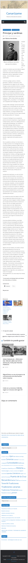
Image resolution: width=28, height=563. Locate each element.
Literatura (16, 473)
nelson (25, 473)
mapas (21, 473)
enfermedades (20, 465)
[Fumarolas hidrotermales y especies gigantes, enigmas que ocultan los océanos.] (7, 303)
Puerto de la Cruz (18, 476)
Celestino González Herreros (7, 513)
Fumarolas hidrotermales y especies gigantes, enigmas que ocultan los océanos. (7, 310)
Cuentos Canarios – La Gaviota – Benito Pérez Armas (7, 322)
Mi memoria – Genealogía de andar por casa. (11, 539)
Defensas (21, 463)
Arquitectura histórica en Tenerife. (9, 508)
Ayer (11, 456)
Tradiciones (14, 483)
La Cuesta (11, 470)
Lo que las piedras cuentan (7, 523)
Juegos (7, 470)
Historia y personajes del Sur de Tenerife (10, 517)
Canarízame (14, 13)
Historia (19, 468)
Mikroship (3, 528)
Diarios (2, 465)
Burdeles (3, 459)
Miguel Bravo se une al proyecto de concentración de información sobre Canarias (14, 376)
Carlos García (21, 459)
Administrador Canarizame (15, 36)
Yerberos (9, 492)
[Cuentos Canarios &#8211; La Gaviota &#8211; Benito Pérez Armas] (7, 317)
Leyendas (9, 473)
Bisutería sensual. (5, 511)
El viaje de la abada (17, 306)
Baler (14, 456)
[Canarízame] (14, 1)
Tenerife (4, 483)
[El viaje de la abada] (17, 303)
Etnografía (3, 468)
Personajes (7, 477)
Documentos (7, 465)
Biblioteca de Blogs (7, 29)
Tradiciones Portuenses (10, 490)
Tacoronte (24, 480)
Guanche (10, 468)
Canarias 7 (16, 459)
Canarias (9, 459)
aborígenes (3, 456)
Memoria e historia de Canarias (8, 526)
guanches (14, 468)
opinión (3, 477)
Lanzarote (3, 473)
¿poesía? (14, 493)
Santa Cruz (15, 480)
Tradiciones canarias (10, 486)
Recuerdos (6, 480)
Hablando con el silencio (7, 515)
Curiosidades (12, 462)
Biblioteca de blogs (20, 456)
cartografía (3, 463)
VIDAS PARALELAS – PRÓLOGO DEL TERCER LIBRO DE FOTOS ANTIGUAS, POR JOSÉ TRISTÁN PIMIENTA (12, 361)
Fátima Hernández (15, 29)
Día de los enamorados (14, 465)
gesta (7, 468)
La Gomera (15, 470)
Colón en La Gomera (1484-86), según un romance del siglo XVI (12, 389)
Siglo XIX (20, 480)
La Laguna (20, 471)
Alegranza (7, 456)
